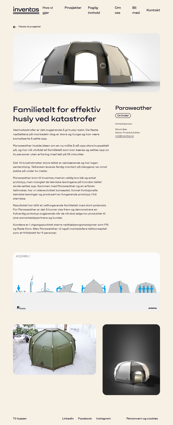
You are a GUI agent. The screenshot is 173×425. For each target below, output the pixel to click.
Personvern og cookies (142, 418)
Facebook (85, 418)
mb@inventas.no (124, 136)
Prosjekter (73, 7)
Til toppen (20, 418)
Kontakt (153, 10)
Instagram (103, 418)
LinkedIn (68, 418)
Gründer (123, 115)
